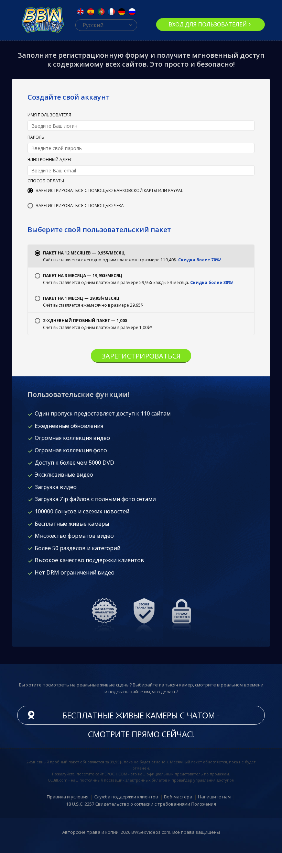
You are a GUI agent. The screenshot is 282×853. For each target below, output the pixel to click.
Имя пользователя (49, 115)
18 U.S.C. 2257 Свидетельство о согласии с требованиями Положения (141, 804)
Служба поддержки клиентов (126, 797)
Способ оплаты (46, 181)
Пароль (36, 137)
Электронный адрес (50, 160)
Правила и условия (67, 797)
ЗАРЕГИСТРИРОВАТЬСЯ (141, 356)
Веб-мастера (178, 797)
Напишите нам (214, 797)
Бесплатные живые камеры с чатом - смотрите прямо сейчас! (141, 717)
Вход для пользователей (208, 24)
